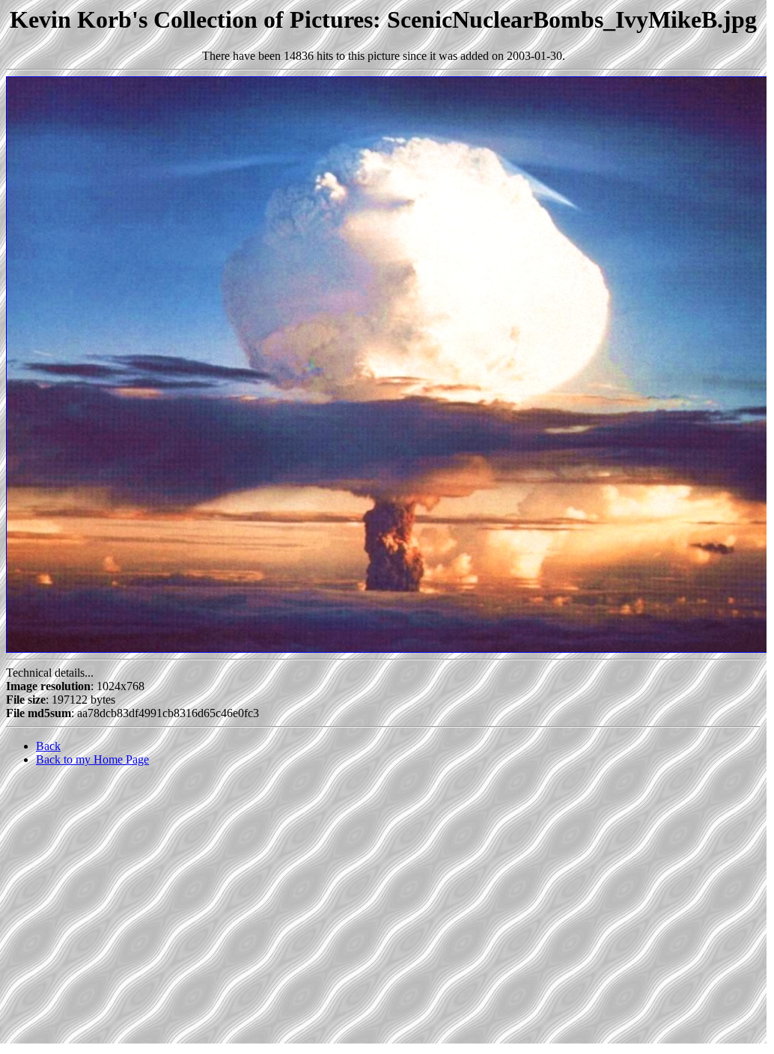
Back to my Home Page (92, 759)
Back (48, 746)
